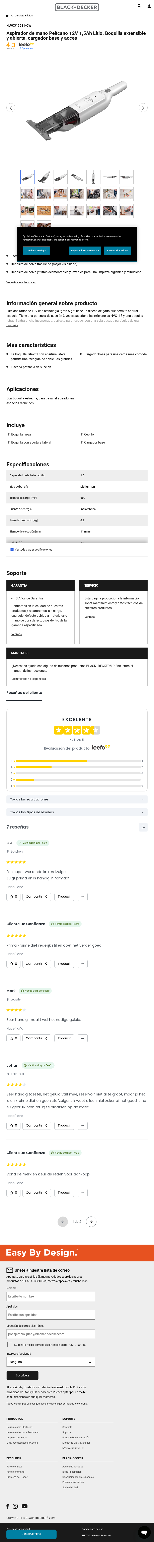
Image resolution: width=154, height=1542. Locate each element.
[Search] (139, 6)
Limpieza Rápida (24, 15)
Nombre (11, 1288)
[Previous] (10, 107)
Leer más (12, 325)
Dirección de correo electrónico (25, 1325)
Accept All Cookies (117, 250)
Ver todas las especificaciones (33, 549)
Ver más (16, 634)
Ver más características (21, 282)
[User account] (149, 6)
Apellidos (12, 1306)
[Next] (143, 107)
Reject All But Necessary (85, 250)
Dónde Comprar (31, 1533)
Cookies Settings (36, 250)
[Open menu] (6, 6)
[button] (7, 1506)
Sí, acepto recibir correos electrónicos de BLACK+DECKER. (50, 1344)
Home (7, 16)
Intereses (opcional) (18, 1353)
